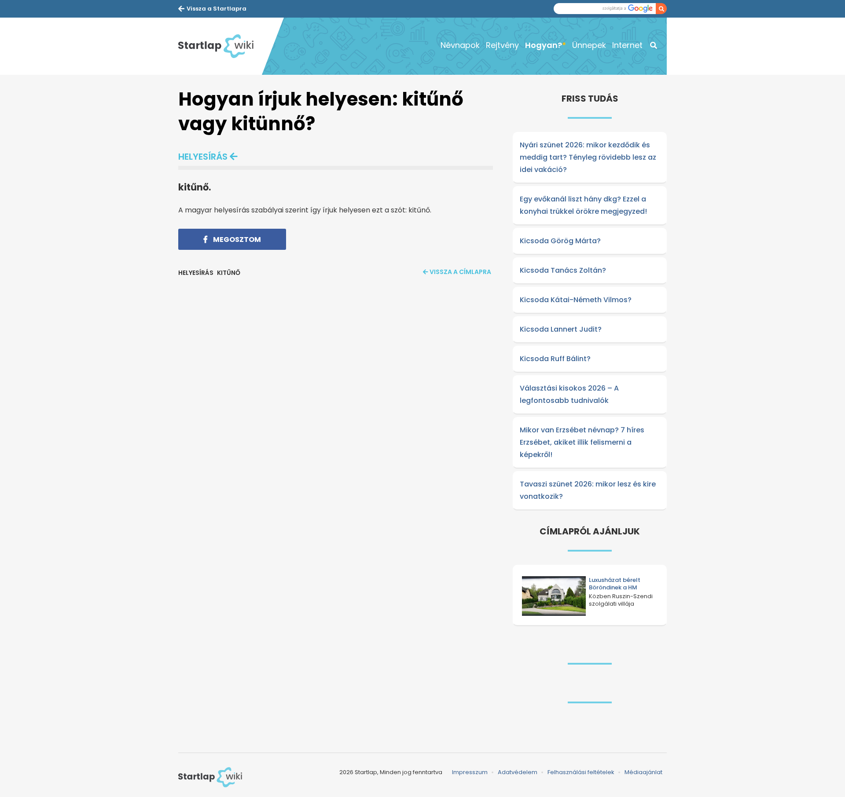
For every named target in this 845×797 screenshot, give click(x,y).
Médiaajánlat (643, 772)
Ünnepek (589, 45)
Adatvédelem (517, 772)
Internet (627, 45)
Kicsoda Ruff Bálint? (555, 359)
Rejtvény (502, 45)
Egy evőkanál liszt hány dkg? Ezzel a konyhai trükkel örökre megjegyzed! (583, 205)
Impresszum (470, 772)
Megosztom (236, 239)
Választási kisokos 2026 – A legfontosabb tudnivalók (569, 394)
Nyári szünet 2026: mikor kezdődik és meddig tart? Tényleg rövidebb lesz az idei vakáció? (588, 157)
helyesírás (203, 156)
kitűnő (228, 272)
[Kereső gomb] (661, 8)
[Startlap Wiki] (220, 46)
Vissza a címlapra (460, 271)
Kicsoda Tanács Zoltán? (563, 270)
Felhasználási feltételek (580, 772)
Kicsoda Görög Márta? (560, 241)
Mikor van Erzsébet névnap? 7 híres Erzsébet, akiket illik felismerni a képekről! (582, 442)
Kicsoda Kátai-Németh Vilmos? (576, 300)
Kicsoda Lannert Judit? (561, 329)
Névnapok (460, 45)
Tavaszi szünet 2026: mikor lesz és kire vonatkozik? (588, 490)
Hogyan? (543, 45)
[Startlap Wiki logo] (210, 777)
